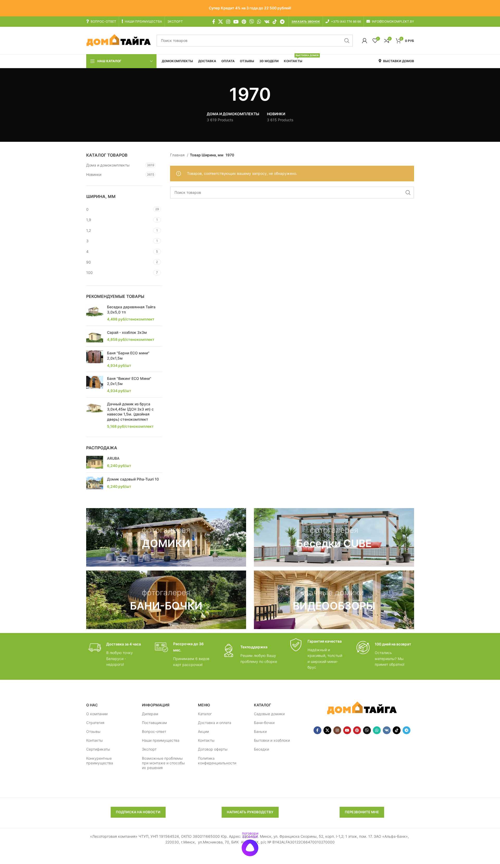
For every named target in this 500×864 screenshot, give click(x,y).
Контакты (94, 740)
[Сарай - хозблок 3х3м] (94, 336)
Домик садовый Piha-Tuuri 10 (133, 479)
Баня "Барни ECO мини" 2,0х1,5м (128, 355)
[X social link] (220, 21)
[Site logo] (118, 40)
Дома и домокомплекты (108, 165)
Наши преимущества (160, 740)
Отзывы (93, 731)
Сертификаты (98, 749)
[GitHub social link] (251, 21)
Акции (203, 731)
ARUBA (113, 458)
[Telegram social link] (282, 21)
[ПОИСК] (347, 41)
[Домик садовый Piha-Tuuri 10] (94, 483)
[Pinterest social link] (244, 21)
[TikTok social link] (274, 21)
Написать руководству (250, 812)
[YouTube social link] (236, 21)
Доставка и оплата (214, 722)
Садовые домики (269, 714)
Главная (178, 155)
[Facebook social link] (214, 21)
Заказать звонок (305, 21)
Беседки (261, 749)
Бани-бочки (264, 722)
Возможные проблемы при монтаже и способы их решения (163, 763)
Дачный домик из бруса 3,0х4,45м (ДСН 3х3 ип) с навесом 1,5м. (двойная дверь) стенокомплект (130, 411)
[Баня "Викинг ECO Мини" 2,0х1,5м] (94, 384)
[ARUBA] (94, 462)
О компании (97, 714)
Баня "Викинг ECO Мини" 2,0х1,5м (129, 381)
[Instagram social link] (228, 21)
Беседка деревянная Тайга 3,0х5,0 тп (131, 309)
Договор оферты (213, 749)
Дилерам (150, 714)
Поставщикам (154, 722)
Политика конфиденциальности (217, 760)
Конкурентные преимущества (99, 760)
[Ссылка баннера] (166, 537)
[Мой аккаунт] (364, 40)
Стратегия (95, 722)
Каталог (205, 714)
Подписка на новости (138, 812)
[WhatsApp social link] (259, 21)
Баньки (260, 731)
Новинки (93, 174)
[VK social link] (267, 21)
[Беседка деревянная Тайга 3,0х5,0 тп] (94, 313)
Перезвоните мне (362, 812)
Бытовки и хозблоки (272, 740)
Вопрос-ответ (154, 731)
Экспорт (149, 749)
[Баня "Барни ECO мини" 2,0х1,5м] (94, 359)
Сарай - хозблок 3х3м (127, 332)
